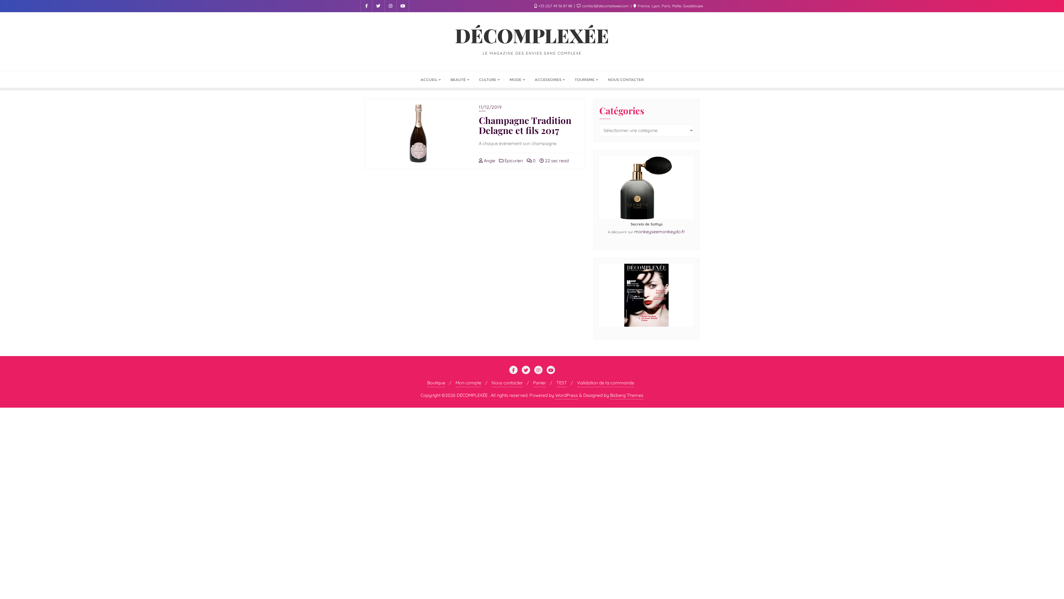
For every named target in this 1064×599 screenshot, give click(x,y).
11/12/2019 (490, 107)
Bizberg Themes (626, 395)
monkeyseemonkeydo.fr (659, 231)
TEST (561, 382)
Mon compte (468, 382)
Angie (489, 160)
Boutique (436, 382)
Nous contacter (507, 382)
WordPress (566, 395)
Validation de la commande (605, 382)
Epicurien (513, 160)
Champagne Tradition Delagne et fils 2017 (525, 125)
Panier (539, 382)
